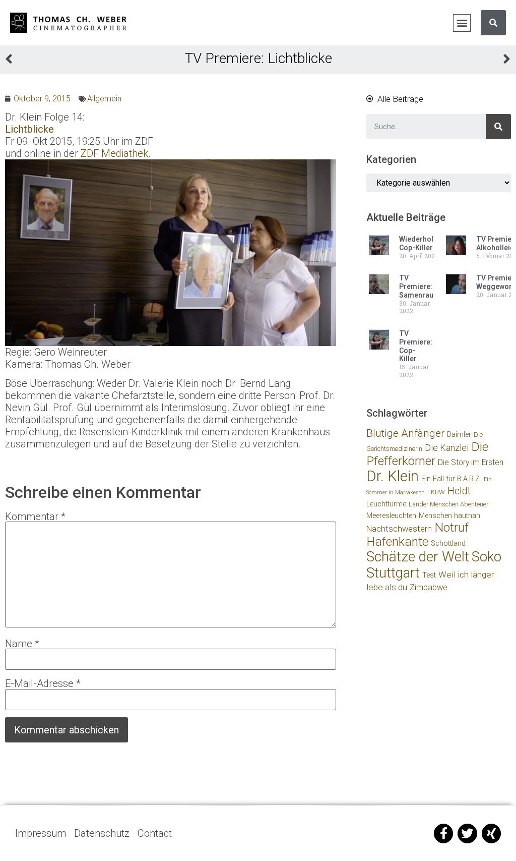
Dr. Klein (392, 476)
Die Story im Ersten (470, 462)
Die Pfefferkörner (427, 453)
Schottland (448, 543)
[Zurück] (131, 60)
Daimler (459, 434)
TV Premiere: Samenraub (418, 286)
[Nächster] (384, 60)
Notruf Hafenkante (417, 534)
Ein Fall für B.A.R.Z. (451, 479)
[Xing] (491, 833)
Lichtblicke (29, 129)
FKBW (436, 492)
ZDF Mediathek (114, 153)
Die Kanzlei (447, 447)
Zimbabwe (428, 587)
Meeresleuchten (391, 515)
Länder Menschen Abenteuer (448, 504)
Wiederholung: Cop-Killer (423, 243)
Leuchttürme (386, 504)
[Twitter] (467, 833)
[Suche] (493, 22)
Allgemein (104, 98)
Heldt (459, 491)
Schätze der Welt (417, 556)
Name (22, 644)
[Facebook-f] (443, 833)
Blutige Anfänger (405, 433)
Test (429, 575)
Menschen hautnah (449, 515)
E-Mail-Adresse (43, 683)
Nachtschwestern (399, 529)
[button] (462, 23)
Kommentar (35, 516)
